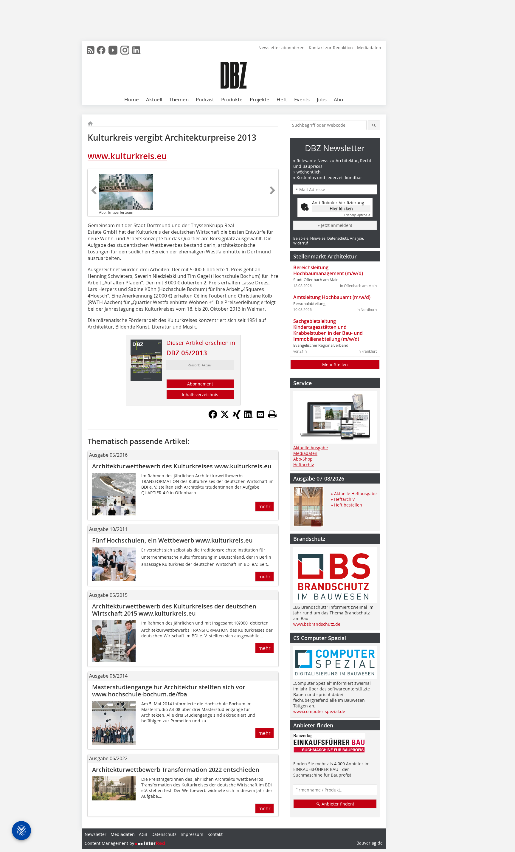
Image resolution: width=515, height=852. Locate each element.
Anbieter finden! (337, 804)
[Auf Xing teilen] (237, 417)
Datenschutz (163, 834)
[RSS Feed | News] (90, 50)
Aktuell (154, 99)
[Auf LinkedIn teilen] (249, 417)
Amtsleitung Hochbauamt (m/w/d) (331, 297)
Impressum (192, 834)
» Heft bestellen (346, 505)
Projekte (259, 99)
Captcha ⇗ (357, 215)
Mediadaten (369, 47)
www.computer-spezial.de (319, 711)
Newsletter (95, 834)
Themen (179, 99)
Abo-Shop (303, 459)
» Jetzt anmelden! (335, 225)
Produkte (232, 99)
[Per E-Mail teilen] (260, 414)
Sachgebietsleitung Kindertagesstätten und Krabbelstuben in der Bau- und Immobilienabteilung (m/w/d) (328, 330)
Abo (338, 99)
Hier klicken (341, 208)
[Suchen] (374, 125)
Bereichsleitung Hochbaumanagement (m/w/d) (328, 270)
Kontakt (215, 834)
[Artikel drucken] (272, 414)
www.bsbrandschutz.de (316, 624)
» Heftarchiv (343, 499)
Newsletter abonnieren (281, 47)
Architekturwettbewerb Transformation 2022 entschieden (175, 770)
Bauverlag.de (369, 843)
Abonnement (200, 384)
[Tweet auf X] (225, 417)
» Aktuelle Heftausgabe (354, 493)
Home (131, 99)
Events (302, 99)
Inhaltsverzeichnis (200, 394)
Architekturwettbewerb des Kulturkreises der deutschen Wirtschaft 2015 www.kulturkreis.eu (174, 609)
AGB (143, 834)
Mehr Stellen (335, 364)
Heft (282, 99)
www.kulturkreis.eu (127, 156)
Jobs (322, 99)
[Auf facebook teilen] (213, 417)
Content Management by (110, 843)
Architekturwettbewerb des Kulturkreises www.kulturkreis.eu (182, 466)
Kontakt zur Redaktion (331, 47)
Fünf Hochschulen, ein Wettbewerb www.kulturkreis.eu (172, 540)
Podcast (205, 99)
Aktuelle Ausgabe (310, 447)
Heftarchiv (303, 464)
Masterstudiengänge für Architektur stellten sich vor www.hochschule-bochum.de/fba (168, 690)
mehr (264, 506)
